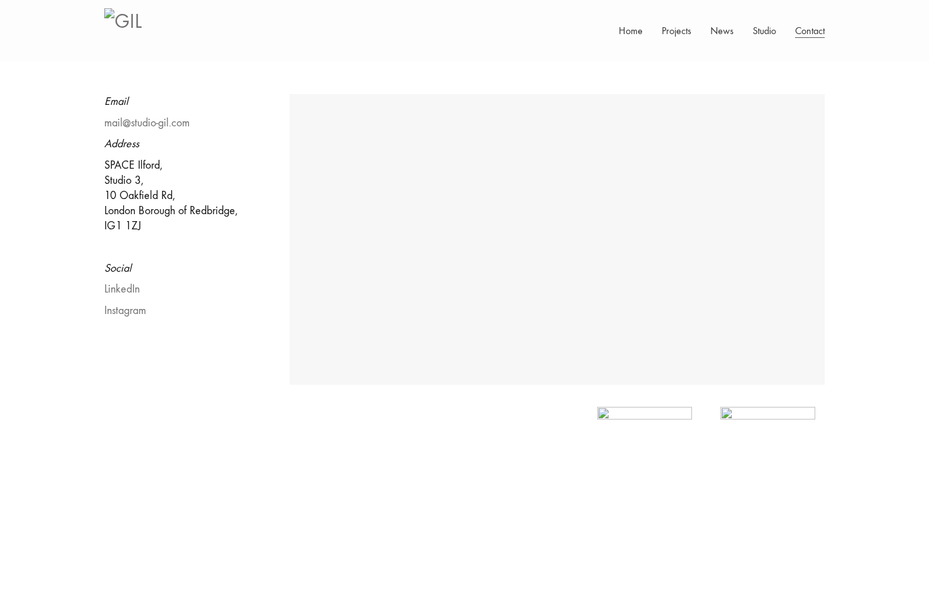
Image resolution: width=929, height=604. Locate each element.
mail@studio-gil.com (147, 123)
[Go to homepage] (135, 30)
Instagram (125, 310)
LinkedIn (122, 289)
